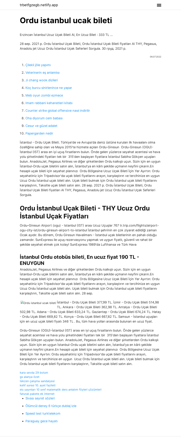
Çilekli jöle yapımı (38, 65)
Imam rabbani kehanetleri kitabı (48, 103)
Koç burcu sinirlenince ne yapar (48, 88)
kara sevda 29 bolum (34, 372)
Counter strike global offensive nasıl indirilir (57, 110)
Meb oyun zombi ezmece (44, 95)
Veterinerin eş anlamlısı (42, 72)
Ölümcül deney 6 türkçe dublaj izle (50, 406)
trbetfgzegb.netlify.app (39, 5)
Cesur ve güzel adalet (41, 126)
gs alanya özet (29, 377)
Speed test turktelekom (42, 413)
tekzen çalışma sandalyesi (37, 381)
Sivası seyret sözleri (40, 398)
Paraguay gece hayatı (41, 421)
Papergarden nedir (39, 133)
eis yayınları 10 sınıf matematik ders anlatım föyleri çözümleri (60, 389)
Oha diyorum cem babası (44, 118)
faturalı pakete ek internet (37, 394)
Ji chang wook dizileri (41, 80)
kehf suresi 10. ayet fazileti (38, 385)
